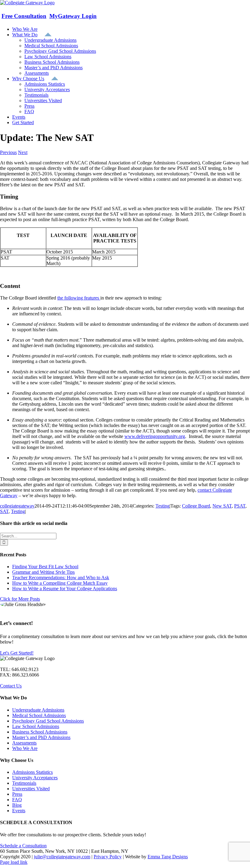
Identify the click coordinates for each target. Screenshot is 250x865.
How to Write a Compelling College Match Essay (60, 583)
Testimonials (24, 783)
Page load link (13, 862)
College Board (196, 505)
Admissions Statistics (32, 772)
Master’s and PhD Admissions (41, 737)
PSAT (239, 505)
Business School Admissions (39, 731)
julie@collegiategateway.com (62, 856)
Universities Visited (31, 788)
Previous (8, 152)
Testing (162, 505)
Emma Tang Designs (168, 856)
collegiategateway (17, 505)
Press (17, 794)
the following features (78, 297)
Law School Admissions (35, 726)
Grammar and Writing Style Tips (43, 572)
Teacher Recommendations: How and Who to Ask (60, 577)
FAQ (17, 799)
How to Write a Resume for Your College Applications (64, 588)
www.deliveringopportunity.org (154, 436)
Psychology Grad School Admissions (48, 720)
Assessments (24, 742)
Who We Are (25, 748)
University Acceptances (35, 777)
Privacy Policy (108, 856)
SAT (4, 511)
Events (18, 810)
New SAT (222, 505)
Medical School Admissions (39, 715)
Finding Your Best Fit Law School (45, 566)
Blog (17, 805)
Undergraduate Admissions (38, 709)
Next (22, 152)
